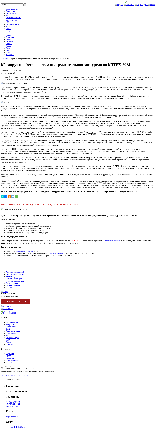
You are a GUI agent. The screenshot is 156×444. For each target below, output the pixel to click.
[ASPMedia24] (7, 309)
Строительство (12, 9)
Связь (8, 29)
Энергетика (11, 11)
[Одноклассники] (9, 196)
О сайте (9, 362)
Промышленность (13, 18)
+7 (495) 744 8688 (146, 2)
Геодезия (9, 31)
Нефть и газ (11, 13)
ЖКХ (8, 26)
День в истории (12, 283)
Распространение (13, 285)
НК (7, 22)
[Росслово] (6, 306)
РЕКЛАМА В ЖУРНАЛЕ (12, 260)
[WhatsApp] (16, 196)
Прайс (8, 39)
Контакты (10, 55)
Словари (9, 48)
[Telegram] (12, 196)
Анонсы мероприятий (15, 272)
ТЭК (8, 15)
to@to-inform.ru (12, 417)
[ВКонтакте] (5, 196)
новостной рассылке (55, 253)
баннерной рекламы (24, 251)
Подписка (10, 41)
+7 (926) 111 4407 (13, 404)
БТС (8, 50)
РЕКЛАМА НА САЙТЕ (11, 264)
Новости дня (11, 276)
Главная (9, 35)
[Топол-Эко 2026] (8, 313)
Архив (8, 46)
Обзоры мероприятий (15, 274)
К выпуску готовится (15, 281)
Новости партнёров (14, 279)
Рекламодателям (12, 360)
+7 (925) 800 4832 (13, 406)
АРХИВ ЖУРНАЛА (9, 268)
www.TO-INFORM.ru (15, 427)
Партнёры (10, 52)
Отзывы (9, 287)
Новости (4, 59)
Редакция (10, 37)
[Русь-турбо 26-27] (9, 311)
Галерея (9, 44)
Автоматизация (12, 24)
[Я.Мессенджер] (2, 196)
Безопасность (11, 20)
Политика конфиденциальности (14, 375)
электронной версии (111, 241)
